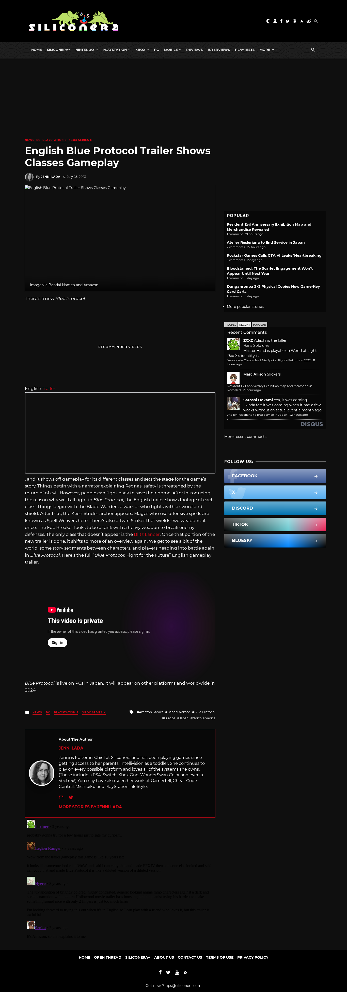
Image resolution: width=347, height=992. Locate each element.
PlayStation (115, 50)
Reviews (194, 50)
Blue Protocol (204, 712)
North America (204, 718)
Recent (244, 324)
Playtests (245, 50)
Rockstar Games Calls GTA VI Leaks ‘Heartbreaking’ (275, 255)
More (265, 50)
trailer (48, 388)
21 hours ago (252, 390)
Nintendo (84, 50)
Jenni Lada (50, 177)
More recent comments (245, 436)
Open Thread (107, 957)
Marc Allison (254, 374)
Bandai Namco (178, 712)
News (29, 140)
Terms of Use (219, 957)
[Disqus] (120, 881)
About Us (164, 957)
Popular (259, 324)
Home (36, 50)
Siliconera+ (58, 50)
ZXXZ (248, 340)
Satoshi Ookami (258, 400)
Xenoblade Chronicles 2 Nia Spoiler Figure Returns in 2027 (269, 360)
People (231, 324)
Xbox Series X (80, 140)
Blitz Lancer (146, 534)
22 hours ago (299, 414)
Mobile (171, 50)
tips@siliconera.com (183, 985)
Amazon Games (151, 712)
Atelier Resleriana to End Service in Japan (266, 242)
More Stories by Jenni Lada (90, 806)
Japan (183, 718)
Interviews (219, 50)
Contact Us (190, 957)
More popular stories (245, 306)
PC (156, 50)
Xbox (140, 50)
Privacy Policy (252, 957)
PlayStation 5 (54, 140)
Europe (169, 718)
